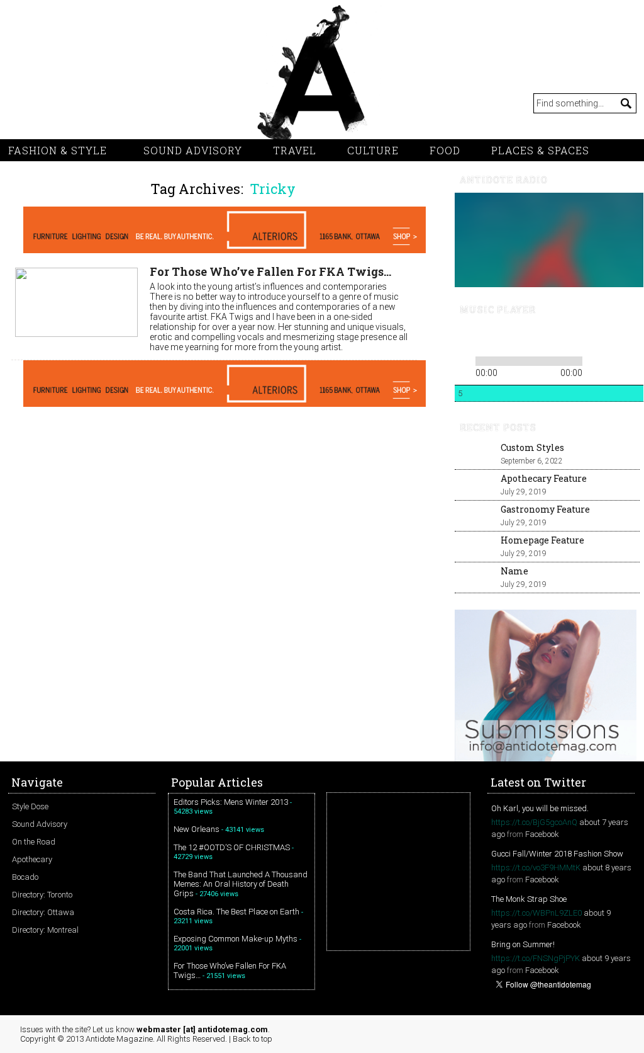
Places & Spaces (540, 150)
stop (524, 337)
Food (445, 150)
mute (544, 338)
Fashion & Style (57, 150)
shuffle (613, 359)
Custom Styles (532, 447)
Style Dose (30, 806)
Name (514, 571)
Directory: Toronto (42, 894)
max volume (591, 338)
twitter (46, 103)
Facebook (542, 834)
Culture (373, 150)
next (506, 337)
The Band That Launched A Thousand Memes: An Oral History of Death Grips (241, 884)
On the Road (33, 841)
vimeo (96, 103)
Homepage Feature (542, 540)
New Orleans (196, 829)
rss (20, 103)
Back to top (252, 1039)
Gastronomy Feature (545, 509)
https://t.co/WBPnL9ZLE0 (536, 913)
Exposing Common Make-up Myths (235, 938)
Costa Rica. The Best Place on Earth (236, 911)
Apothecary (32, 859)
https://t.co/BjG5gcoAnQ (534, 822)
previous (463, 337)
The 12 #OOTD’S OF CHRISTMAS (232, 847)
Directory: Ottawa (43, 912)
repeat (594, 359)
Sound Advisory (192, 150)
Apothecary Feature (544, 478)
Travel (294, 150)
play (484, 337)
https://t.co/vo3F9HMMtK (535, 867)
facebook (121, 103)
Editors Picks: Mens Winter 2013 (231, 802)
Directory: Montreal (45, 930)
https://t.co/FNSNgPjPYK (535, 958)
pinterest (71, 103)
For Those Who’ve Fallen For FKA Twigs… (270, 271)
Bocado (25, 877)
